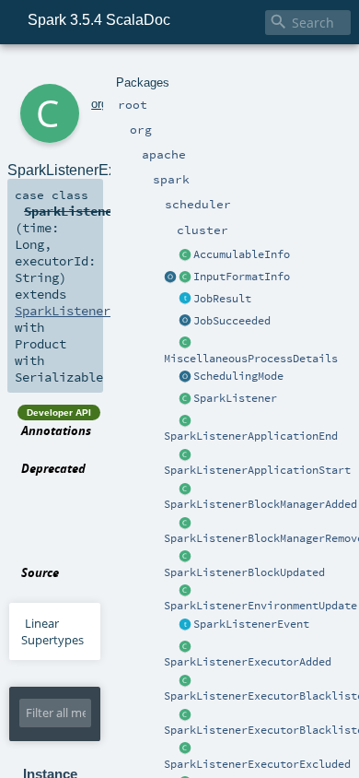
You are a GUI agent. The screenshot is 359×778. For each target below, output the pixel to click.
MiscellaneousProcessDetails (251, 358)
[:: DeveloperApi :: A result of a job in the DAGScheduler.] (185, 299)
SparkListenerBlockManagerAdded (260, 504)
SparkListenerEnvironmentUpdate (260, 605)
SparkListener (235, 398)
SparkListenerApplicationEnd (251, 436)
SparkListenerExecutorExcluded (257, 764)
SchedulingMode (238, 376)
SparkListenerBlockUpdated (244, 572)
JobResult (222, 298)
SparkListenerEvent (251, 624)
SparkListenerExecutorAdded (247, 661)
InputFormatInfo (241, 276)
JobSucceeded (232, 320)
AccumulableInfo (241, 254)
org (99, 104)
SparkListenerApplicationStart (257, 470)
